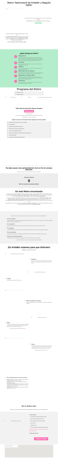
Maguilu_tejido (23, 328)
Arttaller (46, 350)
